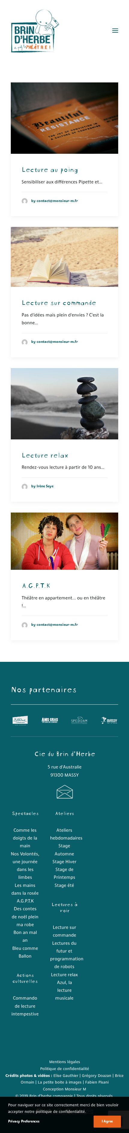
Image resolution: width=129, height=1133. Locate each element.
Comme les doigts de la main (25, 838)
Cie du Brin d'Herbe (64, 753)
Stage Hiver (64, 862)
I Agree (107, 1121)
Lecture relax (45, 454)
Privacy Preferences (23, 1121)
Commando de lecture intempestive (25, 1006)
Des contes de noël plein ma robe (25, 917)
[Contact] (64, 796)
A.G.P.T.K (36, 585)
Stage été (64, 886)
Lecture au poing (50, 169)
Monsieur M (75, 1089)
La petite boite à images (60, 1082)
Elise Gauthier (65, 1076)
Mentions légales (64, 1062)
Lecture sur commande (59, 302)
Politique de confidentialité (64, 1069)
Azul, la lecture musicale (64, 991)
